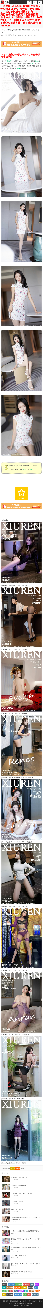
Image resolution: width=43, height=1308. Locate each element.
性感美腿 (19, 1284)
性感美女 (26, 1284)
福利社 (5, 35)
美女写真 (11, 1284)
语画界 (21, 1291)
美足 (35, 1288)
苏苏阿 (8, 61)
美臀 (4, 1288)
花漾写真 (35, 1294)
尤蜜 (29, 1294)
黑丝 (11, 1291)
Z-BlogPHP (25, 1306)
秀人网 (12, 35)
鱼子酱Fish (18, 1294)
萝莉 (24, 1294)
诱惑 (36, 1284)
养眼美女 (10, 1288)
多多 (18, 68)
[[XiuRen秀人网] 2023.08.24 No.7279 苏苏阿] (21, 133)
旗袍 (37, 61)
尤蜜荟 (31, 1291)
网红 (4, 1294)
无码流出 (10, 1294)
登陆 (24, 469)
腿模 (26, 1291)
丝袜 (31, 63)
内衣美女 (17, 1288)
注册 (30, 469)
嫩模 (32, 1284)
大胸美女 (5, 1291)
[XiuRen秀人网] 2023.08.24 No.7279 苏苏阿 (20, 30)
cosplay (24, 1288)
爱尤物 (37, 1291)
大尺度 (30, 1288)
